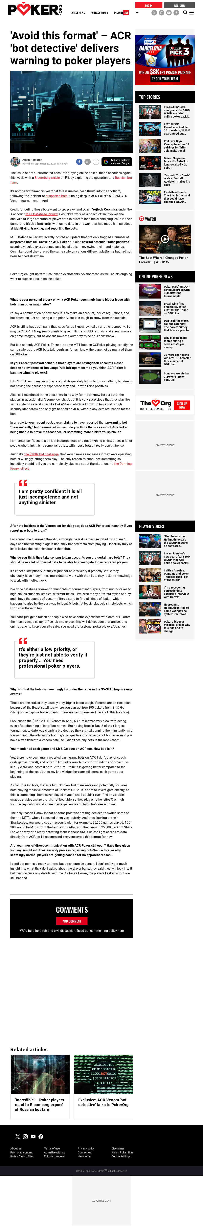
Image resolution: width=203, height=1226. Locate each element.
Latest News (78, 13)
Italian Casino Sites (22, 1156)
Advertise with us (54, 1152)
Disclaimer (117, 1148)
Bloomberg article (47, 178)
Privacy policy (86, 1148)
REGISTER (179, 5)
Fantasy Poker (99, 13)
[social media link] (154, 12)
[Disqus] (71, 991)
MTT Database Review (42, 214)
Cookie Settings (120, 1156)
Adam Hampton (32, 159)
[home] (35, 9)
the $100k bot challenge (41, 454)
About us (15, 1148)
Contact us (84, 1152)
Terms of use (52, 1148)
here (121, 931)
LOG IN (148, 5)
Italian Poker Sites (122, 1152)
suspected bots (56, 196)
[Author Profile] (15, 162)
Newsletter (84, 1156)
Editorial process (54, 1156)
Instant (121, 13)
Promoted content (21, 1152)
